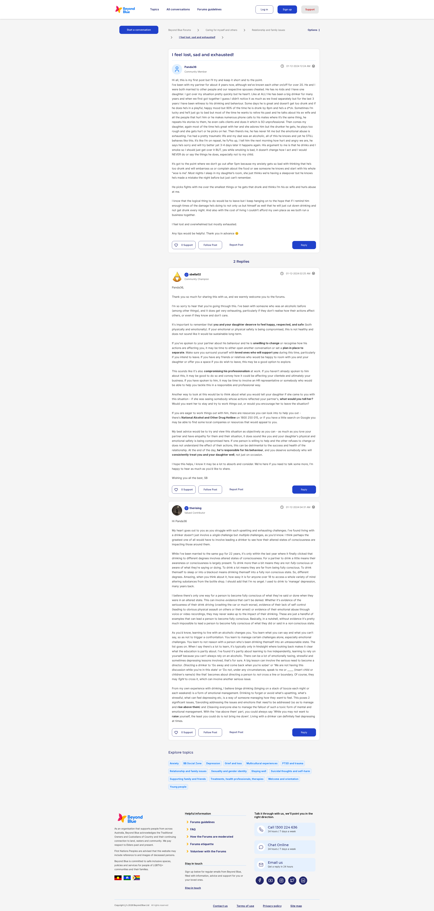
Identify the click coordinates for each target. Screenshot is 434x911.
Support (310, 9)
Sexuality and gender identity (229, 771)
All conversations (178, 9)
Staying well (258, 771)
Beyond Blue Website (130, 818)
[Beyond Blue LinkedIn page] (303, 887)
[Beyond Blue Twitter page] (292, 887)
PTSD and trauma (292, 763)
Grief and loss (233, 763)
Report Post (236, 244)
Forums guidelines (209, 9)
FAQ (193, 829)
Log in (264, 9)
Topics (154, 9)
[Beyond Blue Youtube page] (270, 887)
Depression (213, 763)
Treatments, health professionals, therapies (237, 778)
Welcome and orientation (283, 778)
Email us (275, 863)
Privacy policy (272, 906)
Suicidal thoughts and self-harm (290, 771)
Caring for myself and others (221, 29)
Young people (178, 786)
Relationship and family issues (268, 29)
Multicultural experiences (262, 763)
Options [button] (312, 29)
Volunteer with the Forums (208, 851)
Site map (296, 906)
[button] (176, 245)
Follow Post (210, 245)
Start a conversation (139, 29)
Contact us (220, 906)
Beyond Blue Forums (130, 9)
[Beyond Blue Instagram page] (281, 887)
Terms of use (245, 906)
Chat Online (278, 845)
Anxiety (174, 763)
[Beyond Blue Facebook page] (259, 887)
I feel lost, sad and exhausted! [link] (197, 37)
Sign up (287, 9)
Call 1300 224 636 (282, 827)
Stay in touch (193, 887)
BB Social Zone (192, 763)
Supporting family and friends (188, 778)
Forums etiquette (202, 844)
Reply (304, 245)
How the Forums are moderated (211, 836)
